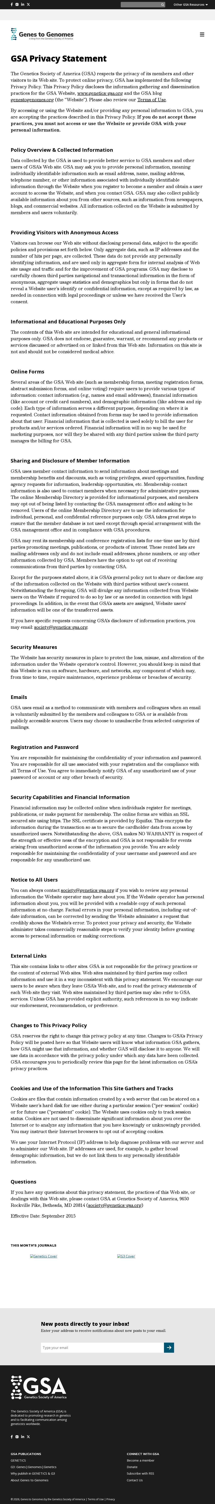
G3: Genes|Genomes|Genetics (33, 1467)
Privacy (110, 1499)
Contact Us (135, 1480)
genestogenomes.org (32, 99)
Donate (132, 1467)
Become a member (141, 1460)
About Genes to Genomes (30, 1480)
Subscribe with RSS (140, 1473)
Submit (169, 1348)
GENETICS (18, 1460)
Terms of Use (151, 99)
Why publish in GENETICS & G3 (33, 1473)
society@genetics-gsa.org (60, 627)
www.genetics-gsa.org (100, 93)
